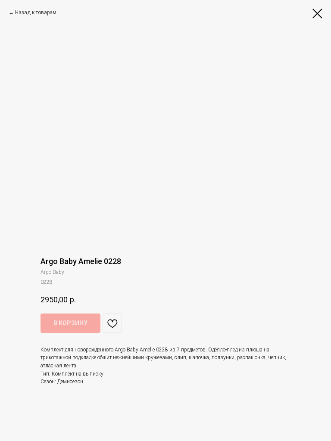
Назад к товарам (35, 12)
